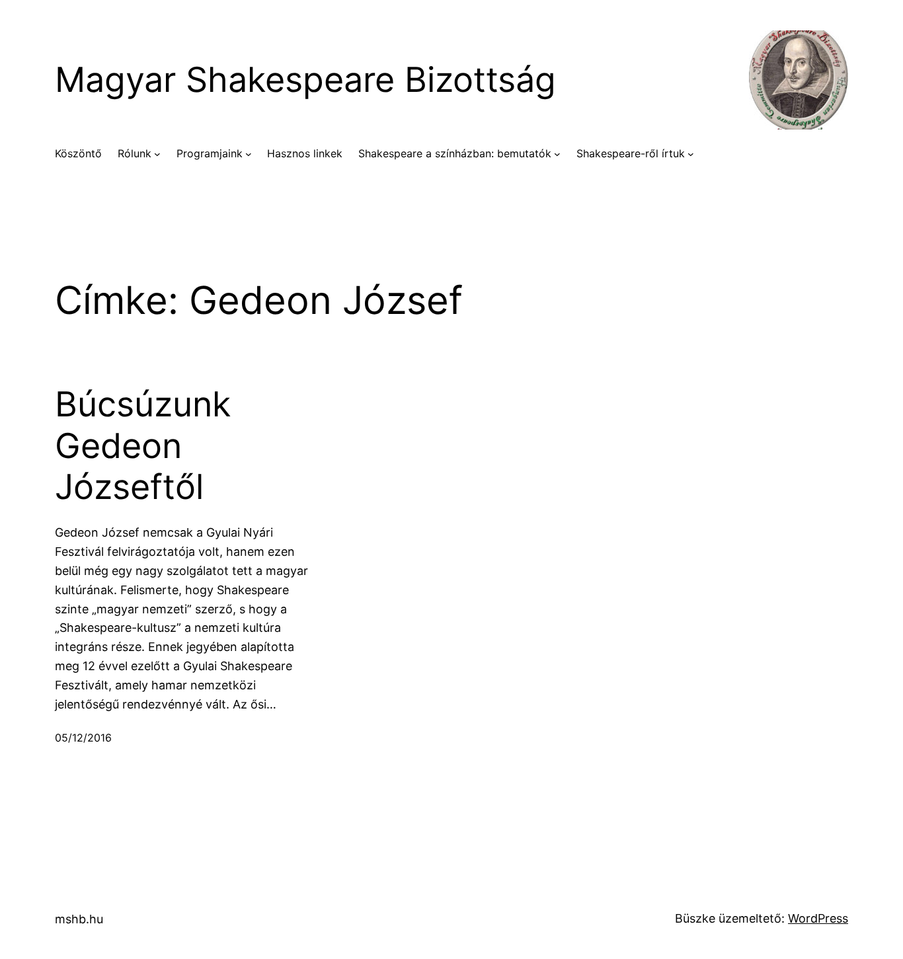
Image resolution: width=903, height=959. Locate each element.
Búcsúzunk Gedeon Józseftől (143, 446)
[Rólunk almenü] (157, 154)
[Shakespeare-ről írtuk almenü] (690, 154)
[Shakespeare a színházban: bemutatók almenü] (557, 154)
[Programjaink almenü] (248, 154)
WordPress (818, 918)
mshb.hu (79, 919)
